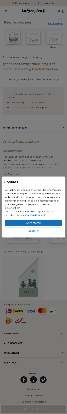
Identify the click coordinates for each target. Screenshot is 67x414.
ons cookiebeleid (34, 215)
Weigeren (33, 231)
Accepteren (33, 223)
